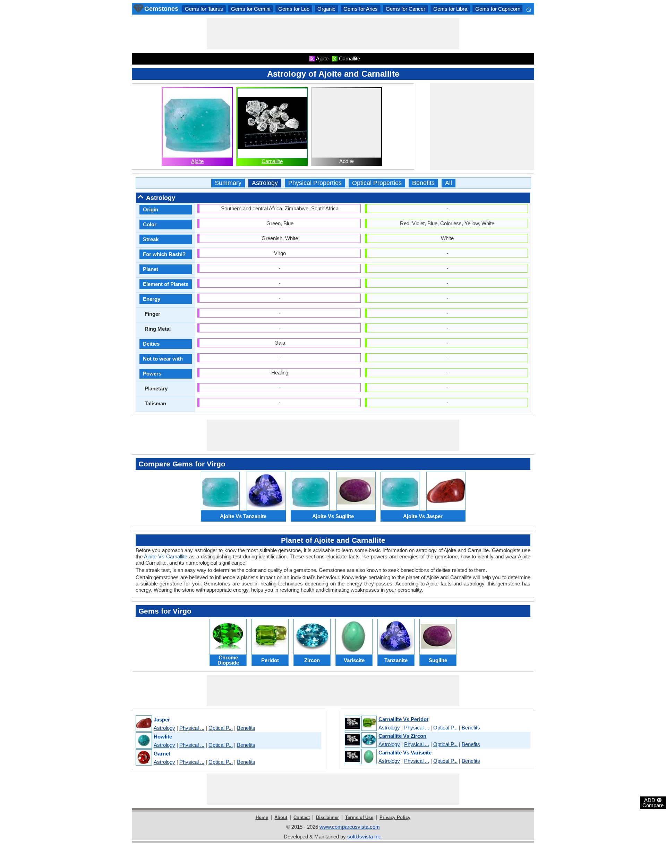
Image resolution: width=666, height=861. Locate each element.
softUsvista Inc (364, 836)
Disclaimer (327, 817)
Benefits (423, 183)
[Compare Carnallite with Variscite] (360, 757)
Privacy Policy (394, 817)
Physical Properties (315, 183)
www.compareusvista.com (349, 827)
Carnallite (272, 161)
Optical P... (220, 728)
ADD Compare (653, 802)
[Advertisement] (333, 33)
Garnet (162, 754)
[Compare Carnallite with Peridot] (360, 724)
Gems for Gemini (250, 9)
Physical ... (191, 728)
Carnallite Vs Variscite (405, 753)
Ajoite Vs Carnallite (165, 556)
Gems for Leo (293, 9)
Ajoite (197, 161)
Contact (301, 817)
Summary (228, 183)
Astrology (265, 183)
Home (262, 817)
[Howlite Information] (143, 740)
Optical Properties (377, 183)
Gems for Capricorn (497, 9)
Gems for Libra (450, 9)
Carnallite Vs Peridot (403, 719)
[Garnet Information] (143, 757)
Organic (326, 9)
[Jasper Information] (143, 723)
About (280, 817)
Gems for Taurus (204, 9)
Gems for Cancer (405, 9)
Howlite (163, 737)
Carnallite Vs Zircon (402, 736)
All (448, 183)
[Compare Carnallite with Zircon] (360, 740)
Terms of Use (359, 817)
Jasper (162, 720)
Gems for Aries (360, 9)
